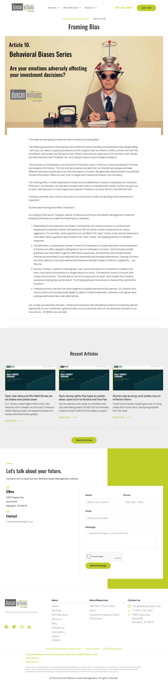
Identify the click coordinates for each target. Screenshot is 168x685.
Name (88, 495)
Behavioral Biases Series (76, 18)
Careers (56, 640)
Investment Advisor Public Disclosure (104, 616)
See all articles (84, 440)
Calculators (58, 632)
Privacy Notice (92, 648)
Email (88, 511)
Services (57, 610)
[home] (23, 7)
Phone (126, 495)
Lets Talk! (146, 7)
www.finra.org (32, 658)
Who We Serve (60, 614)
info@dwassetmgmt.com (19, 521)
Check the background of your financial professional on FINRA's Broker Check (61, 654)
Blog (54, 623)
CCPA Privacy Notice (112, 648)
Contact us (58, 627)
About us (57, 619)
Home (55, 606)
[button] (53, 7)
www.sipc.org (31, 661)
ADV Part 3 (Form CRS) (102, 606)
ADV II (93, 610)
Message (90, 527)
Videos (56, 636)
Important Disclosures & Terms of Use (63, 648)
